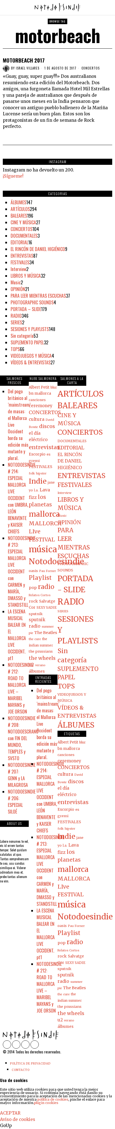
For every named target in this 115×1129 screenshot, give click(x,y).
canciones (37, 400)
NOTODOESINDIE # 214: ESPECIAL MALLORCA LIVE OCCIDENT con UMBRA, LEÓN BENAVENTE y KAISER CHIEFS (21, 498)
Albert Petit (39, 387)
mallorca (44, 514)
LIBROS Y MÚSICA (26, 275)
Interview (18, 269)
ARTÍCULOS (20, 209)
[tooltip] (7, 1044)
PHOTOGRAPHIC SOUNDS (32, 302)
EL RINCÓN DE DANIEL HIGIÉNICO (38, 249)
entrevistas (44, 447)
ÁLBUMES (18, 202)
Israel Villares (27, 68)
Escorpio (37, 454)
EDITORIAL (19, 242)
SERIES (16, 322)
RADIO (16, 315)
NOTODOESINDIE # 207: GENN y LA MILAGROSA (21, 775)
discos (47, 426)
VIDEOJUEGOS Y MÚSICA (31, 355)
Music (16, 282)
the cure (35, 639)
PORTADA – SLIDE (26, 309)
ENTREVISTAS (22, 255)
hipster (41, 473)
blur (54, 387)
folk (32, 473)
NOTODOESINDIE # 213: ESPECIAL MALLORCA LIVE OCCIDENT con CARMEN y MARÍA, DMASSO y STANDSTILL (21, 571)
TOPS (15, 349)
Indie (38, 481)
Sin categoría (22, 335)
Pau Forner (47, 571)
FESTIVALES (20, 262)
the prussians (41, 651)
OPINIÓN (18, 289)
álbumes (37, 671)
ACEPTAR (10, 1113)
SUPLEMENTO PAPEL (27, 342)
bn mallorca (40, 393)
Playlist (40, 577)
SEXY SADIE (47, 607)
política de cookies (52, 1099)
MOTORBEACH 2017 (24, 60)
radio (46, 587)
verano (40, 665)
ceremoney (40, 405)
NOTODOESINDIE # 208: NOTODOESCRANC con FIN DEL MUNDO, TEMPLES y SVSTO (23, 738)
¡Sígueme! (13, 176)
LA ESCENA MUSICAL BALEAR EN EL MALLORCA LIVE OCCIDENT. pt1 (17, 635)
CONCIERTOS (91, 68)
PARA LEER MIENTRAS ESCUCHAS (38, 295)
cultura (36, 419)
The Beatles (45, 632)
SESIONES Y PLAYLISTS (30, 329)
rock (33, 601)
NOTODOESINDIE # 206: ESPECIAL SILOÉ (21, 801)
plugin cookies (46, 1103)
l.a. (36, 490)
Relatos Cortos (40, 595)
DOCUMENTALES (24, 235)
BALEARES (19, 215)
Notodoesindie (56, 561)
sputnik (36, 613)
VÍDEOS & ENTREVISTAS (31, 362)
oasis (33, 570)
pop (33, 587)
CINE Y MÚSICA (23, 222)
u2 (31, 664)
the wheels (42, 658)
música (43, 549)
